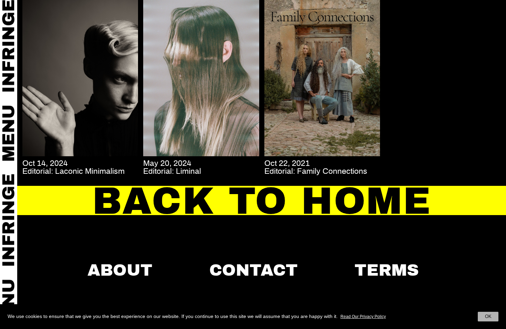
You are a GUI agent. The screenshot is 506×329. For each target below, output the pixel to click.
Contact (253, 270)
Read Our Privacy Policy (363, 316)
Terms (387, 270)
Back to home (261, 201)
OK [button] (488, 316)
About (119, 270)
